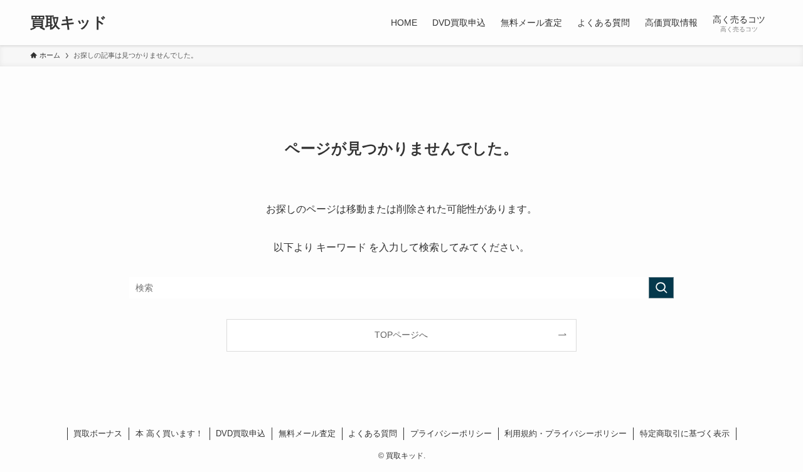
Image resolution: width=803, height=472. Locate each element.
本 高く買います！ (169, 433)
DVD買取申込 (240, 433)
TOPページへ (401, 335)
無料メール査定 (307, 433)
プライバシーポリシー (451, 433)
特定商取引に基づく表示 (685, 433)
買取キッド (68, 22)
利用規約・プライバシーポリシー (565, 433)
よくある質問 (372, 433)
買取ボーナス (97, 433)
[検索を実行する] (661, 287)
